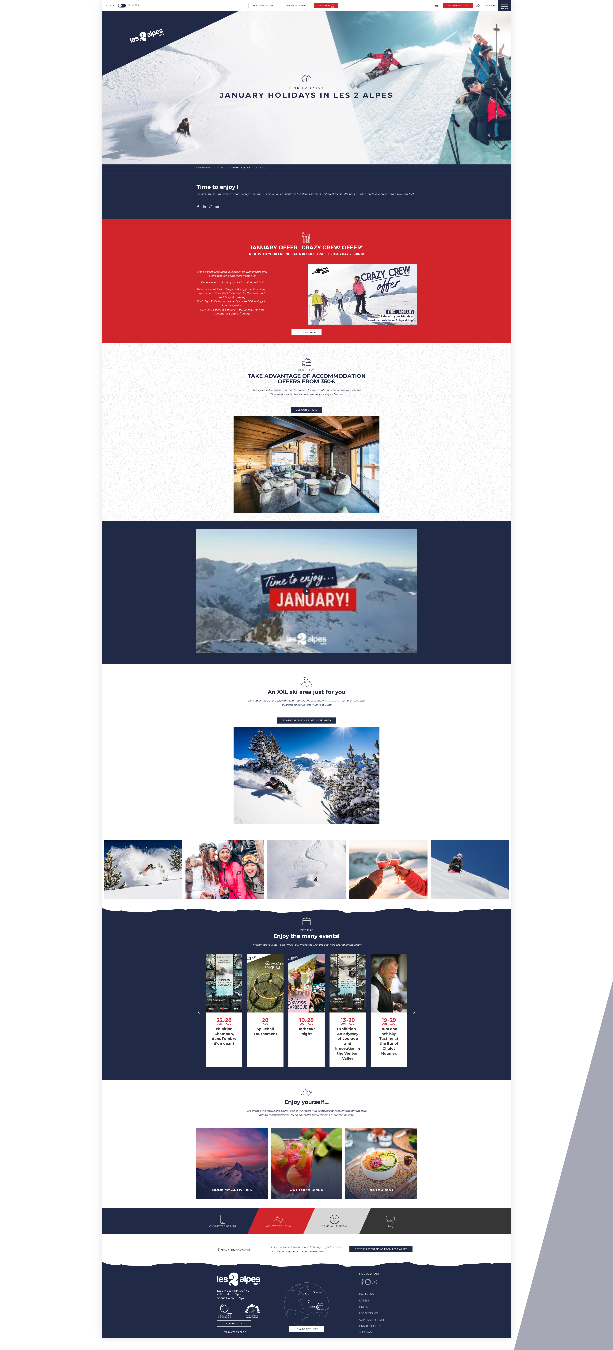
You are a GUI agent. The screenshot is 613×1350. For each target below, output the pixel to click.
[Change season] (123, 6)
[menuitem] (146, 35)
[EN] (437, 5)
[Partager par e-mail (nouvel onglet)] (217, 207)
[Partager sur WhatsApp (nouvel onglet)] (210, 207)
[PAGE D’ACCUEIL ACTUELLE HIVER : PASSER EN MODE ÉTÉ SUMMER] (122, 6)
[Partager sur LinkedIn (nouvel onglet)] (204, 207)
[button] (143, 869)
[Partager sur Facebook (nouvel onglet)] (198, 207)
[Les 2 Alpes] (238, 1279)
